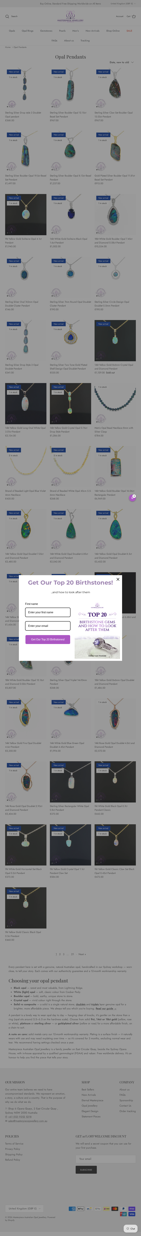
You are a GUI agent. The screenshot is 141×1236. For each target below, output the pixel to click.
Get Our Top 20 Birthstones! (48, 639)
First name (31, 603)
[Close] (118, 579)
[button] (132, 497)
